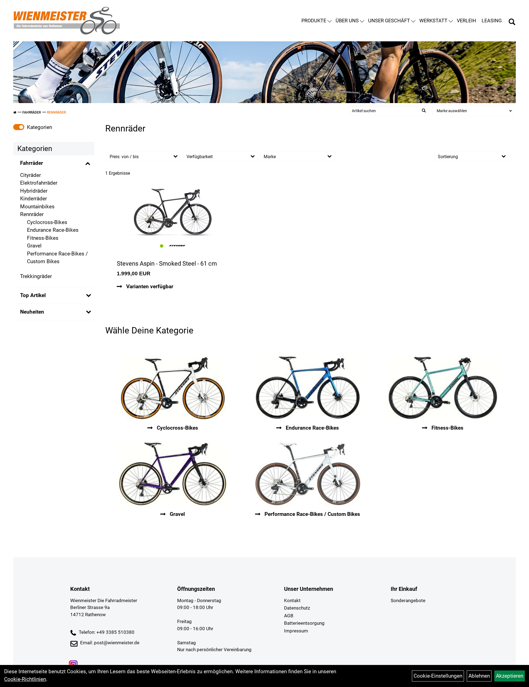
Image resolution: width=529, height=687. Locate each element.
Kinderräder (33, 198)
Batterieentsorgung (304, 623)
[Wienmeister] (67, 20)
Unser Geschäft (389, 20)
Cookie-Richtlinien (25, 679)
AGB (288, 615)
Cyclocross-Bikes (47, 222)
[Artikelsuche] (512, 22)
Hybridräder (33, 191)
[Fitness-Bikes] (442, 387)
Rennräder (56, 112)
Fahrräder (31, 112)
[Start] (14, 112)
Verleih (466, 20)
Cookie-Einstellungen (438, 676)
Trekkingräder (36, 276)
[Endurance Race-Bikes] (307, 387)
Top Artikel (33, 295)
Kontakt (292, 600)
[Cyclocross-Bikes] (172, 387)
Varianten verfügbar (149, 286)
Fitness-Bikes (42, 238)
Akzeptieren (509, 676)
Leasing (492, 20)
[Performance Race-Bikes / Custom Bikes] (307, 474)
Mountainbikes (37, 206)
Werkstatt (433, 20)
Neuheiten (32, 312)
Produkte (313, 20)
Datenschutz (297, 608)
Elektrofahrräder (38, 183)
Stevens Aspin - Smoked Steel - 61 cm (167, 263)
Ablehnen (479, 676)
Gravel (34, 246)
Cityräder (30, 175)
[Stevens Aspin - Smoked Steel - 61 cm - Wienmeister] (173, 212)
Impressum (296, 631)
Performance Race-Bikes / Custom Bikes (57, 257)
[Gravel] (172, 474)
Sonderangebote (408, 600)
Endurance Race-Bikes (53, 230)
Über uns (347, 20)
